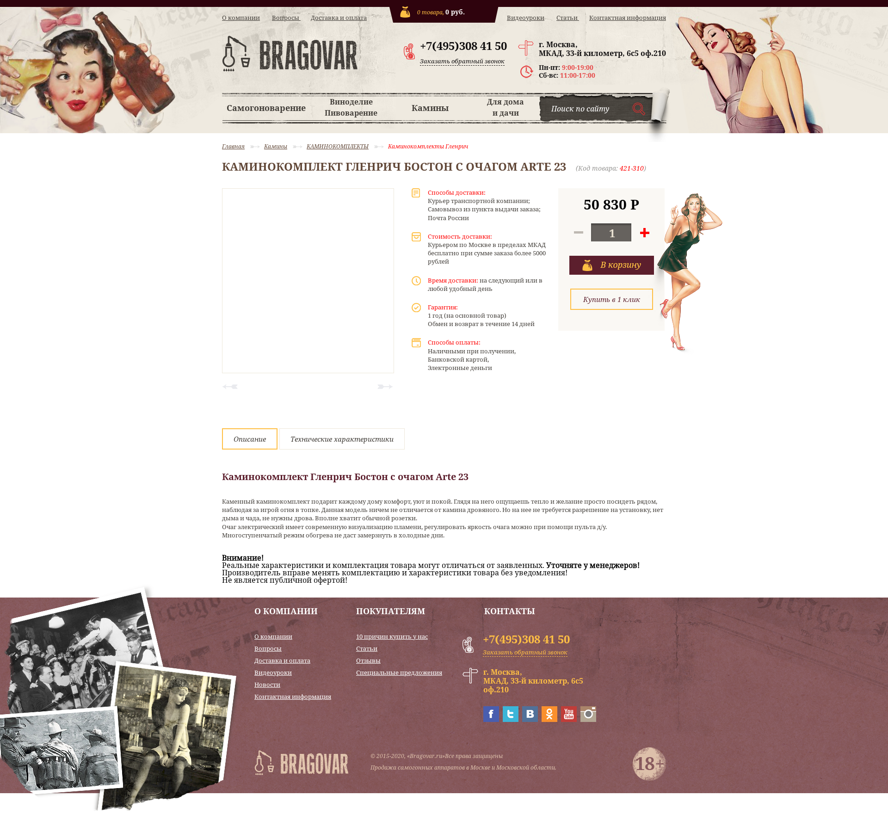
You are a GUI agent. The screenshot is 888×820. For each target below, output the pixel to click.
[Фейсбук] (491, 719)
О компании (241, 17)
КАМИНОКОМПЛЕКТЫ (338, 146)
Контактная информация (627, 17)
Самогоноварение (266, 107)
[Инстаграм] (588, 719)
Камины (430, 107)
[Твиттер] (510, 719)
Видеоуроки (525, 17)
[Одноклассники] (549, 719)
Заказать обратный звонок (462, 61)
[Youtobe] (569, 719)
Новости (267, 685)
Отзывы (368, 661)
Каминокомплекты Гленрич (428, 146)
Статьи (567, 17)
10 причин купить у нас (392, 637)
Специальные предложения (399, 673)
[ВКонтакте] (530, 719)
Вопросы (286, 17)
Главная (233, 146)
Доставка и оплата (339, 17)
